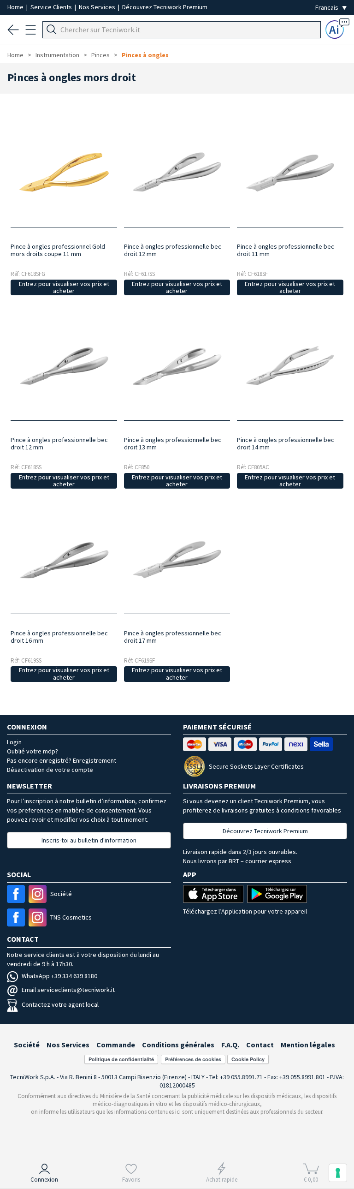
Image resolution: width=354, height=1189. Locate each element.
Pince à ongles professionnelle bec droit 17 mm (172, 636)
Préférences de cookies (193, 1059)
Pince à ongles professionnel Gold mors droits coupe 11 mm (58, 250)
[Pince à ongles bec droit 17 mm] (177, 555)
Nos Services (98, 7)
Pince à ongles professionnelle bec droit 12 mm (172, 250)
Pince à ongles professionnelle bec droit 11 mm (285, 250)
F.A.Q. (230, 1044)
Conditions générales (178, 1044)
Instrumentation (57, 55)
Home (16, 7)
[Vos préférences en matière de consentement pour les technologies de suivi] (338, 1173)
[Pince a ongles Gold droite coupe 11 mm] (64, 168)
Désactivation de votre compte (50, 769)
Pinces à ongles (145, 55)
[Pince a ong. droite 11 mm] (290, 168)
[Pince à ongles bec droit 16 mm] (64, 555)
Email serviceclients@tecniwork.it (68, 990)
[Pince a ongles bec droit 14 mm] (290, 362)
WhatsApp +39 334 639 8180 (59, 976)
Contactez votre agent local (60, 1004)
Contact (260, 1044)
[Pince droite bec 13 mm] (177, 362)
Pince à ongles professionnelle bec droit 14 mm (285, 443)
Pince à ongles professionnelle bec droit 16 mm (59, 636)
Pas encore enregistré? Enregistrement (61, 760)
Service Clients (51, 7)
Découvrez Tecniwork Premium (164, 7)
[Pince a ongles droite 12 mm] (177, 168)
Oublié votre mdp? (32, 751)
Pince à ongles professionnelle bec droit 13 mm (172, 443)
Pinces (100, 55)
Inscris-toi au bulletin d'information (88, 840)
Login (14, 742)
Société (27, 1044)
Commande (115, 1044)
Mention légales (308, 1044)
